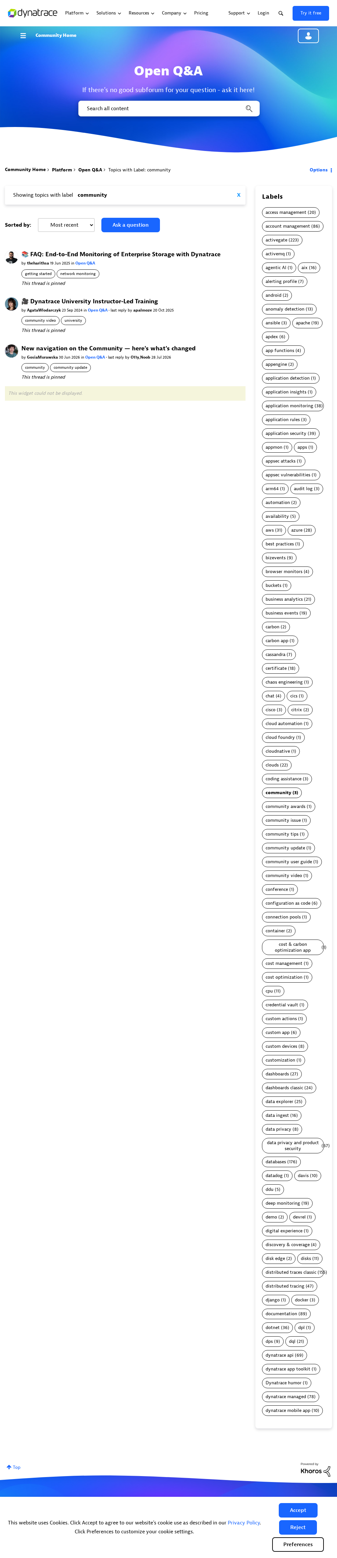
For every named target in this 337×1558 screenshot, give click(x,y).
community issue (283, 820)
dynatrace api (280, 1355)
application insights (286, 392)
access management (286, 212)
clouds (272, 765)
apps (302, 447)
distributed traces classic (291, 1272)
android (273, 295)
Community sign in (308, 36)
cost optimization (284, 977)
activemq (275, 254)
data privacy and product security (293, 1145)
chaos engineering (284, 682)
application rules (283, 419)
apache (303, 323)
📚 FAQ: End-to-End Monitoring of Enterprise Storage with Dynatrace (120, 254)
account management (288, 226)
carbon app (277, 640)
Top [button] (16, 1467)
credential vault (282, 1005)
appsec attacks (281, 461)
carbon (272, 627)
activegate (276, 240)
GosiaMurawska (43, 357)
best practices (280, 544)
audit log (303, 488)
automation (278, 502)
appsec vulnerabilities (288, 475)
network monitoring (78, 273)
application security (286, 433)
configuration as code (288, 903)
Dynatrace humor (283, 1383)
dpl (301, 1327)
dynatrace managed (286, 1396)
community (35, 367)
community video (40, 320)
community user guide (289, 862)
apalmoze (143, 310)
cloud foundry (280, 737)
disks (306, 1258)
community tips (282, 834)
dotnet (273, 1327)
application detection (288, 378)
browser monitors (284, 571)
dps (269, 1341)
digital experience (284, 1231)
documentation (281, 1314)
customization (280, 1060)
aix (304, 267)
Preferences (298, 1544)
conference (277, 889)
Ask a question (131, 225)
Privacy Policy (244, 1523)
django (273, 1300)
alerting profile (281, 281)
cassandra (275, 654)
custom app (278, 1032)
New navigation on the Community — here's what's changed (108, 348)
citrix (296, 710)
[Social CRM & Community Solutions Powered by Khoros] (315, 1469)
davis (303, 1175)
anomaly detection (285, 309)
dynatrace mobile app (288, 1410)
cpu (269, 991)
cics (294, 696)
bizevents (276, 558)
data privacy (278, 1129)
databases (276, 1162)
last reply (119, 310)
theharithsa (38, 263)
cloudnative (278, 751)
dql (292, 1341)
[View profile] (11, 257)
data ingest (277, 1115)
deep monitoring (283, 1203)
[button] (298, 1510)
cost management (284, 963)
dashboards (277, 1074)
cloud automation (284, 723)
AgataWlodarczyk (44, 310)
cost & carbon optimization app (293, 947)
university (73, 320)
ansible (273, 323)
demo (271, 1217)
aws (270, 530)
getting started (38, 273)
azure (296, 530)
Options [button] (319, 170)
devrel (299, 1217)
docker (301, 1300)
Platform (62, 170)
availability (277, 516)
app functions (280, 350)
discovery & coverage (288, 1244)
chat (270, 696)
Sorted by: (18, 225)
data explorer (279, 1101)
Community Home (56, 35)
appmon (274, 447)
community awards (285, 806)
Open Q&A (90, 170)
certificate (276, 668)
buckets (273, 585)
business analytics (284, 599)
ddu (269, 1189)
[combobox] (168, 108)
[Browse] (26, 35)
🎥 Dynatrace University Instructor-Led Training (89, 301)
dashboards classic (284, 1088)
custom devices (281, 1046)
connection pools (283, 917)
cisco (270, 710)
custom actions (281, 1018)
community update (70, 367)
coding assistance (283, 779)
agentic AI (276, 267)
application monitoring (289, 406)
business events (282, 613)
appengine (276, 364)
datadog (274, 1175)
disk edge (275, 1258)
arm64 (272, 488)
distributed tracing (285, 1286)
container (275, 931)
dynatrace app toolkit (288, 1369)
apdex (272, 336)
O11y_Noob (141, 357)
